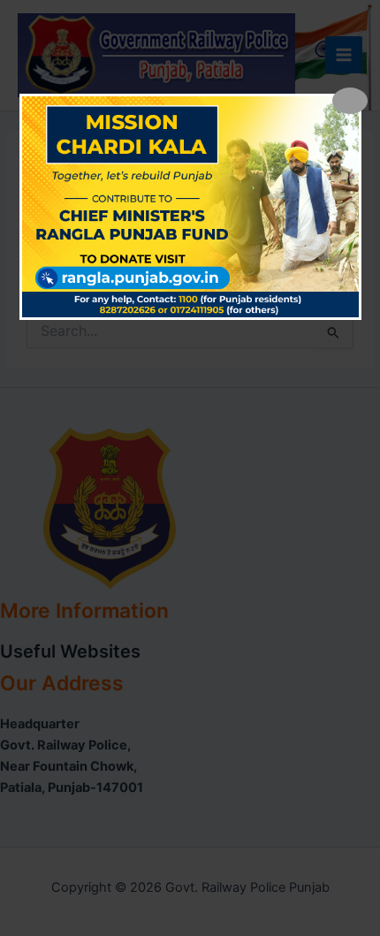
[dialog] (190, 207)
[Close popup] (350, 101)
